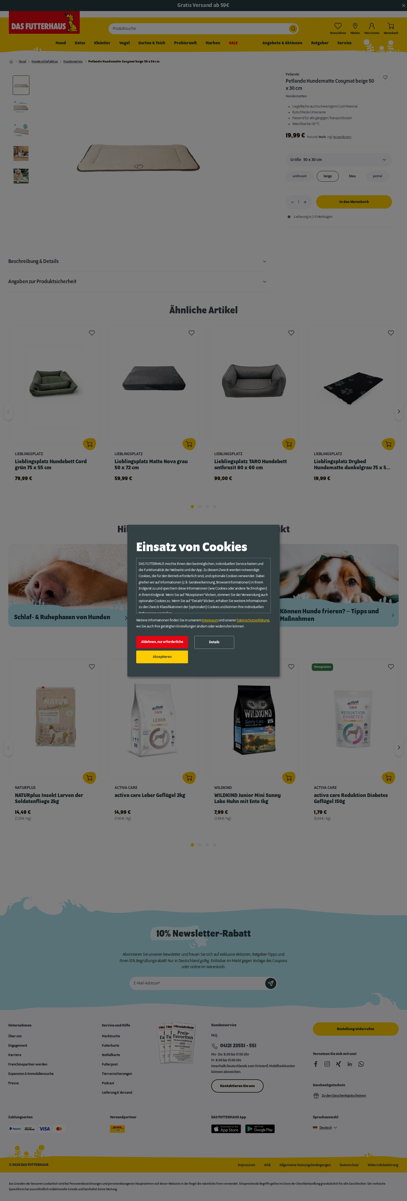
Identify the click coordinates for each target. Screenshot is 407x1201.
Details (214, 642)
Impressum (210, 620)
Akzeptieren (162, 657)
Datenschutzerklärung (253, 620)
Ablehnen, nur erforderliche (162, 642)
